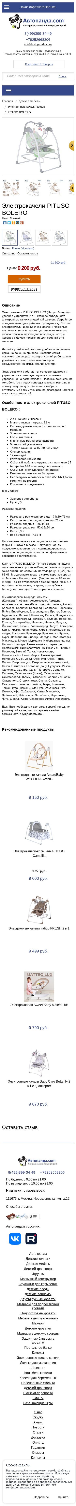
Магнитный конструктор (38, 1279)
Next (71, 146)
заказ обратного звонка (38, 7)
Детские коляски (38, 1258)
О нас (38, 1412)
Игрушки (38, 1274)
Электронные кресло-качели (38, 1357)
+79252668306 (38, 40)
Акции (38, 1422)
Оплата (38, 1442)
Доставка (38, 1437)
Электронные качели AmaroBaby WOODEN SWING (39, 777)
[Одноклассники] (13, 222)
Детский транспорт (38, 1269)
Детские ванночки (38, 1294)
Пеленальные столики (38, 1383)
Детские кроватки (38, 1328)
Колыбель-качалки (38, 1373)
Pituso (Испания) (23, 248)
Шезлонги (38, 1367)
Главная (7, 101)
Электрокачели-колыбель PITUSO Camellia (39, 853)
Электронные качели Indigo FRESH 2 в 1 (39, 928)
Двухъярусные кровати (38, 1299)
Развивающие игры (38, 1403)
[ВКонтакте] (5, 222)
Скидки (38, 1417)
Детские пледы (38, 1289)
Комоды (38, 1352)
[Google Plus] (22, 222)
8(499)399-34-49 (38, 34)
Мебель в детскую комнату (38, 1318)
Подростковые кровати (38, 1313)
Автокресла (38, 1253)
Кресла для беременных (38, 1378)
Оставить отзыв (27, 253)
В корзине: (39, 64)
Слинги (38, 1398)
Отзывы (38, 1452)
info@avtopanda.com (38, 44)
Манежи (38, 1323)
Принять (63, 1497)
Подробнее (41, 1497)
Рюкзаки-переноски (38, 1393)
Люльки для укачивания (38, 1362)
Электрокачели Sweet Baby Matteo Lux (39, 1005)
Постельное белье (38, 1347)
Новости (38, 1427)
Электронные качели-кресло (27, 106)
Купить (24, 279)
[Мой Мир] (18, 222)
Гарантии (38, 1447)
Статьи (38, 1432)
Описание (8, 253)
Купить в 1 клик (24, 289)
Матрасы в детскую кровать (38, 1333)
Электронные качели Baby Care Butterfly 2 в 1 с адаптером (39, 1084)
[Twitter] (9, 222)
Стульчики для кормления (38, 1284)
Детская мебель (29, 101)
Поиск (62, 76)
